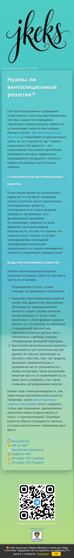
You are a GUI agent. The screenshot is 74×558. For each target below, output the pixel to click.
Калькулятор (19, 441)
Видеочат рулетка (37, 528)
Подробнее (43, 553)
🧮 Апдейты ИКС (19, 454)
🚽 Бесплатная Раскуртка (25, 449)
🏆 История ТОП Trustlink (25, 462)
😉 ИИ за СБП (17, 445)
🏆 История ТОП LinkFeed (25, 458)
